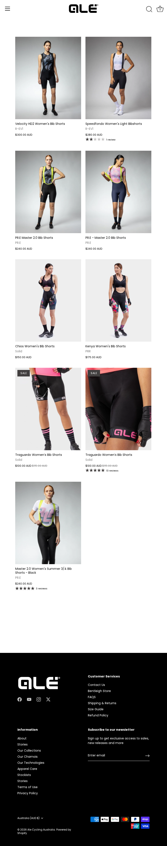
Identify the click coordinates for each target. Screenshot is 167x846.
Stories (22, 744)
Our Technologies (30, 763)
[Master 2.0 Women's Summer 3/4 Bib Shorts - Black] (48, 523)
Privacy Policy (27, 793)
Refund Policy (98, 715)
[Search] (149, 9)
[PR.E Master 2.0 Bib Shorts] (48, 192)
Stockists (24, 775)
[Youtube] (29, 699)
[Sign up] (147, 756)
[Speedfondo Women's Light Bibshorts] (118, 78)
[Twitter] (48, 699)
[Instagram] (39, 699)
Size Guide (96, 709)
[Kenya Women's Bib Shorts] (118, 300)
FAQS (92, 697)
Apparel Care (27, 769)
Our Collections (29, 750)
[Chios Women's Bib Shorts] (48, 300)
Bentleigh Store (99, 691)
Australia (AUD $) (28, 818)
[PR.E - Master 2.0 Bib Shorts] (118, 192)
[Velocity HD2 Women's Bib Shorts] (48, 78)
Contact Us (96, 685)
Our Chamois (27, 756)
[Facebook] (19, 699)
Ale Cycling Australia (41, 829)
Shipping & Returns (102, 703)
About (22, 738)
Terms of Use (27, 787)
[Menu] (7, 8)
